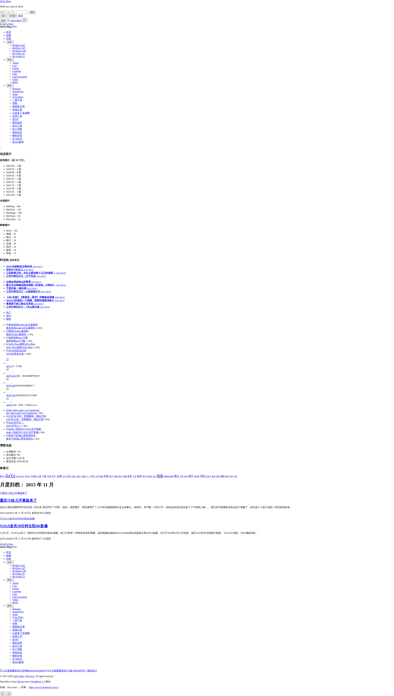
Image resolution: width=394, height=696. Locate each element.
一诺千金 (17, 100)
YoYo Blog (17, 97)
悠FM (15, 119)
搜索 (32, 12)
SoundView (18, 91)
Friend (15, 68)
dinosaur (16, 88)
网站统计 (92, 670)
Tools (15, 94)
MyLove (30, 676)
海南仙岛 (17, 132)
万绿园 (33, 476)
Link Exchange (19, 76)
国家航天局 (18, 106)
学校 (106, 476)
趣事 (227, 476)
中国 (49, 476)
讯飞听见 (17, 138)
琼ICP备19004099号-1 (75, 670)
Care (14, 65)
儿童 (73, 476)
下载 (44, 476)
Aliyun (20, 681)
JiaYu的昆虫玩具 (15, 353)
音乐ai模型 (18, 142)
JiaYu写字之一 (13, 425)
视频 (222, 476)
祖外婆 (197, 476)
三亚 (39, 476)
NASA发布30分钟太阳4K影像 (24, 526)
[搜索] (24, 20)
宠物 (116, 476)
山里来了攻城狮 (21, 113)
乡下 (54, 476)
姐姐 (101, 476)
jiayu (9, 366)
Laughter (16, 71)
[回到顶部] (3, 694)
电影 (186, 476)
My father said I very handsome (21, 413)
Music (15, 82)
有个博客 (17, 129)
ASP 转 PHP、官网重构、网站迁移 (25, 419)
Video (15, 79)
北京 (92, 476)
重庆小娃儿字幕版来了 (18, 500)
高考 (235, 476)
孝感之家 (17, 109)
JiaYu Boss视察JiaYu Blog (19, 347)
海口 (176, 476)
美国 (213, 476)
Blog (2, 476)
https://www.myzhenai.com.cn (43, 687)
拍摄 (125, 476)
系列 (202, 476)
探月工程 (17, 126)
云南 (59, 476)
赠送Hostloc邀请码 (16, 334)
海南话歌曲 (168, 476)
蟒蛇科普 (17, 135)
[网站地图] (0, 147)
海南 (160, 476)
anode (9, 405)
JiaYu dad (11, 375)
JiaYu (10, 475)
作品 (68, 476)
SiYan (27, 476)
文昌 (134, 476)
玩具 (182, 476)
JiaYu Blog (5, 1)
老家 (218, 476)
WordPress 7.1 (38, 681)
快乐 (120, 476)
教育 (129, 476)
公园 (83, 476)
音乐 (231, 476)
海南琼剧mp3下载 (15, 341)
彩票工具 (17, 116)
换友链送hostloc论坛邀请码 (20, 328)
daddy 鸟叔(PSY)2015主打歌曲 (22, 432)
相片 (190, 476)
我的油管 (17, 122)
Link (14, 74)
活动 (154, 476)
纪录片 (208, 476)
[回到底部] (9, 694)
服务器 (149, 476)
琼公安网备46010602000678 (32, 670)
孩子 (111, 476)
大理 (97, 476)
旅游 (139, 476)
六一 (88, 476)
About (15, 63)
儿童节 (78, 476)
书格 (14, 103)
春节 (144, 476)
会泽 (64, 476)
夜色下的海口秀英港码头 (19, 438)
